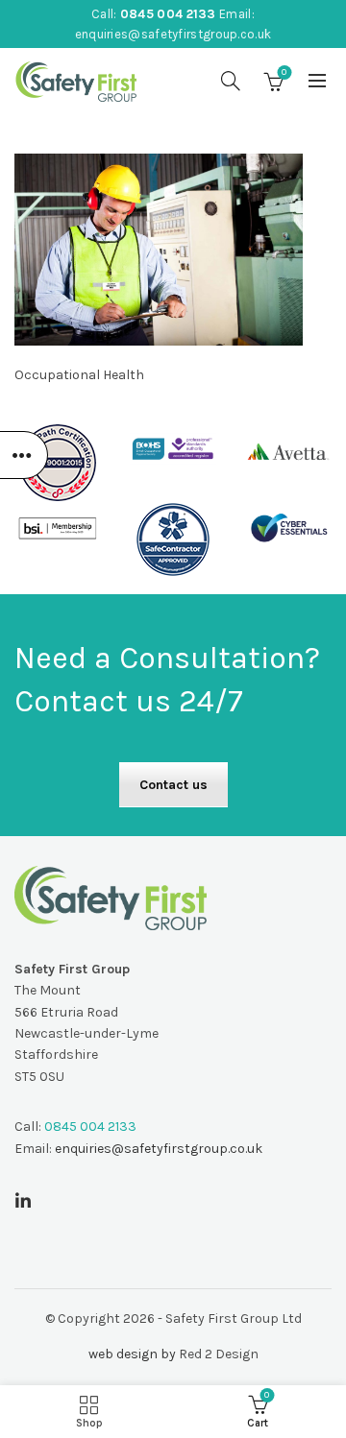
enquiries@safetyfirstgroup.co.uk (173, 34)
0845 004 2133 (168, 14)
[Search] (230, 80)
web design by (132, 1354)
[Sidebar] (24, 455)
